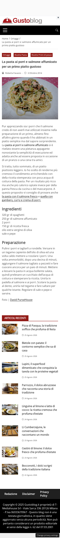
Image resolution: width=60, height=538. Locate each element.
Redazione (10, 493)
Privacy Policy (44, 493)
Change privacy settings (47, 535)
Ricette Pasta (21, 54)
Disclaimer (28, 493)
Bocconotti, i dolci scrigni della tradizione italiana (37, 467)
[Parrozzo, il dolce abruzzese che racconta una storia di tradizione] (10, 388)
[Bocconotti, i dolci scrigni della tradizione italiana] (10, 469)
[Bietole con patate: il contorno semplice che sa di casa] (10, 346)
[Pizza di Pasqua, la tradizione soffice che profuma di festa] (10, 329)
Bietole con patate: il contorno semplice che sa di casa (39, 346)
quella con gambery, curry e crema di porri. (27, 198)
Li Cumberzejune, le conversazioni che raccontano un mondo (35, 430)
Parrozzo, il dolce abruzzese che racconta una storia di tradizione (39, 388)
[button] (57, 30)
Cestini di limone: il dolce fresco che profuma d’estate (39, 450)
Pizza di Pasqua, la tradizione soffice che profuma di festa (39, 327)
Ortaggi (6, 54)
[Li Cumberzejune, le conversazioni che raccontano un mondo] (10, 430)
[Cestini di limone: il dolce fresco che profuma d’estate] (10, 452)
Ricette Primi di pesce (42, 54)
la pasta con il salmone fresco (20, 196)
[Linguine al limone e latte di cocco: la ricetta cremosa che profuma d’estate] (10, 409)
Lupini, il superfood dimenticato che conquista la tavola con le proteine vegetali (40, 367)
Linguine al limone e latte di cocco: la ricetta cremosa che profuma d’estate (39, 409)
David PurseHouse (21, 299)
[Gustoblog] (22, 20)
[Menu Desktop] (5, 30)
